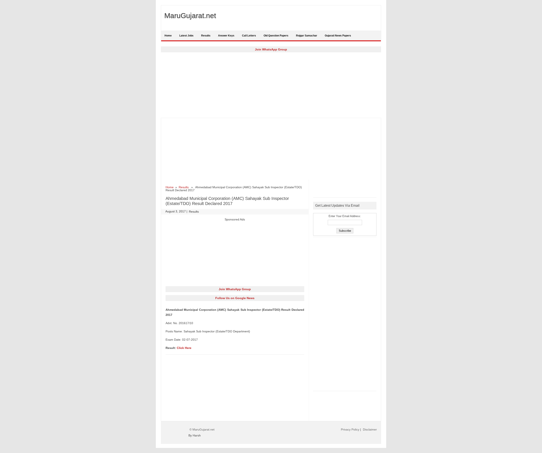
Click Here (184, 348)
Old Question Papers (276, 35)
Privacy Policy (350, 429)
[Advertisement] (271, 85)
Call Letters (249, 35)
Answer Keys (226, 35)
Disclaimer (370, 429)
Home (168, 35)
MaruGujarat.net (190, 15)
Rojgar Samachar (306, 35)
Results (205, 35)
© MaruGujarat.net (201, 429)
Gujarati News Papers (338, 35)
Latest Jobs (186, 35)
